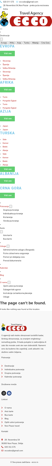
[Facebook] (9, 393)
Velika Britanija (9, 68)
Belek (5, 147)
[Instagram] (3, 393)
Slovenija (7, 61)
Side (5, 139)
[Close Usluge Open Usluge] (8, 246)
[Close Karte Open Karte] (1, 231)
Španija (6, 64)
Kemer (5, 143)
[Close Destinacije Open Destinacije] (1, 39)
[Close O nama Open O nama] (9, 282)
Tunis (5, 97)
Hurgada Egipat (9, 100)
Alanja (5, 150)
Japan (5, 126)
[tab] (4, 42)
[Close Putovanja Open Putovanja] (10, 206)
